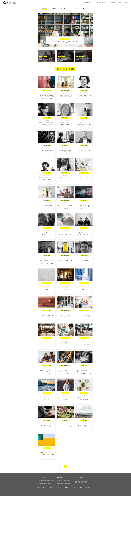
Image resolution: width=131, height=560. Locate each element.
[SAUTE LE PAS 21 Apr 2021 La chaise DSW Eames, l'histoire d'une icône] (65, 212)
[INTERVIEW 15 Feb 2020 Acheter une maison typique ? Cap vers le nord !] (83, 377)
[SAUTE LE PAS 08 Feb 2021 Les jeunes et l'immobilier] (65, 322)
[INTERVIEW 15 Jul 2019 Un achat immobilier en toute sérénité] (83, 405)
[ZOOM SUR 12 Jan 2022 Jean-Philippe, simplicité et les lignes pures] (47, 130)
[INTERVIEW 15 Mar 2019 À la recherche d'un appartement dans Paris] (47, 432)
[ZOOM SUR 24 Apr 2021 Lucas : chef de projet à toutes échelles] (47, 212)
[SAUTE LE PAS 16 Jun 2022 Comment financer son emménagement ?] (65, 75)
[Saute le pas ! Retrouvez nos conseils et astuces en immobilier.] (47, 51)
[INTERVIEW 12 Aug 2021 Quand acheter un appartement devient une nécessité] (83, 185)
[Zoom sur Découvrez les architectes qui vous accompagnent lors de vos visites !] (65, 51)
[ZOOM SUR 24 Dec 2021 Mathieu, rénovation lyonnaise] (83, 130)
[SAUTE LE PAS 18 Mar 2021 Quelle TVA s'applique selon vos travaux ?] (83, 295)
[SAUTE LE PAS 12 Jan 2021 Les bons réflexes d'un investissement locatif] (83, 322)
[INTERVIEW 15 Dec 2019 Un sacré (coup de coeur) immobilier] (47, 405)
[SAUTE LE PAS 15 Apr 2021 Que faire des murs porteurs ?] (47, 267)
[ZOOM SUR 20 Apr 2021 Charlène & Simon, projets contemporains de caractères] (83, 212)
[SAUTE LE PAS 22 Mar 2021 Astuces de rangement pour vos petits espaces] (65, 295)
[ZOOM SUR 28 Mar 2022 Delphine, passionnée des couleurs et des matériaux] (47, 102)
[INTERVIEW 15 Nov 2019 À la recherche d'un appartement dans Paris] (65, 405)
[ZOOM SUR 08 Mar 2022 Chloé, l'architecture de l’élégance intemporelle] (65, 102)
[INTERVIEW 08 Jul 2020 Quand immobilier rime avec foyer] (47, 377)
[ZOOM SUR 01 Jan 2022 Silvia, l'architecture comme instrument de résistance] (65, 130)
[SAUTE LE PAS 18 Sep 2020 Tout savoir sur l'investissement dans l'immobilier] (65, 350)
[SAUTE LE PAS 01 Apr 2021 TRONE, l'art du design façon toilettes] (47, 295)
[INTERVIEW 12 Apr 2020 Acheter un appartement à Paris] (65, 377)
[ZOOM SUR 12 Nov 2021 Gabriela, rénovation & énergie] (65, 157)
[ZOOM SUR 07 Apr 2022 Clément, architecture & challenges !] (83, 75)
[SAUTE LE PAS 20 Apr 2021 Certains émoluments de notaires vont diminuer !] (65, 240)
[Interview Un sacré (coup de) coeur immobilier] (83, 51)
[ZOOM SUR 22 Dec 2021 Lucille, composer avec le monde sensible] (47, 157)
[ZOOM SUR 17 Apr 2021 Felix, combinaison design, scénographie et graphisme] (83, 240)
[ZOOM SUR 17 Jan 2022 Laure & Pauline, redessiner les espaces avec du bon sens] (83, 102)
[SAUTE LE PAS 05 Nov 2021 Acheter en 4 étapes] (83, 157)
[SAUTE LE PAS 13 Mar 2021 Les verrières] (47, 322)
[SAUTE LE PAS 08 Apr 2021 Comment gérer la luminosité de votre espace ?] (83, 267)
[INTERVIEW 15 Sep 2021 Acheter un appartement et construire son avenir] (47, 185)
